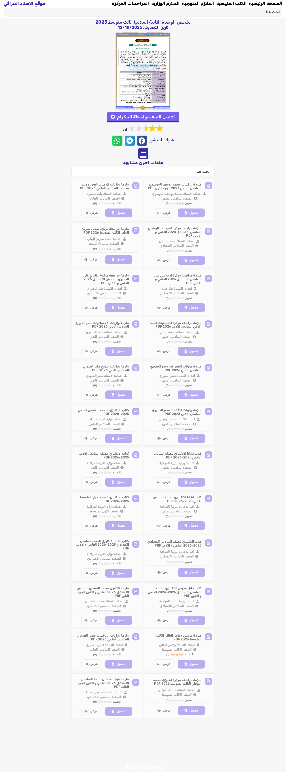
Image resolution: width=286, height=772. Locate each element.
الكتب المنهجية (231, 3)
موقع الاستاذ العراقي (24, 3)
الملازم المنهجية (198, 3)
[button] (143, 117)
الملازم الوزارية (165, 3)
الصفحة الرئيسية (265, 3)
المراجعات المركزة (130, 3)
